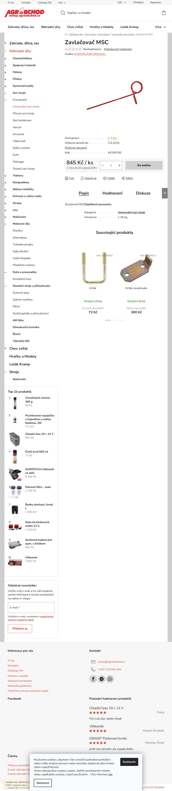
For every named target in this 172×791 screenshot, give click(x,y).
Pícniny (17, 203)
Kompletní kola (22, 279)
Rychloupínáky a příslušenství (31, 313)
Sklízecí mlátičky (23, 189)
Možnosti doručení (76, 148)
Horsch (17, 127)
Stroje (14, 372)
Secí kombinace (22, 120)
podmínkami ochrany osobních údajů (31, 618)
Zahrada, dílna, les (24, 43)
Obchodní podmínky (20, 686)
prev (67, 285)
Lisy (15, 210)
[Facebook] (93, 679)
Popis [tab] (84, 193)
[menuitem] (20, 27)
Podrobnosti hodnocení (118, 49)
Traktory (18, 175)
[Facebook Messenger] (101, 679)
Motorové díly (21, 224)
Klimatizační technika (26, 327)
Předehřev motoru (24, 265)
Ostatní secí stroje (24, 169)
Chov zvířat (18, 348)
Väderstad (19, 141)
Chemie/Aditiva (22, 58)
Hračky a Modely (22, 356)
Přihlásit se (20, 628)
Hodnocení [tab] (112, 193)
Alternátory (20, 238)
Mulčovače (19, 217)
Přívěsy (17, 79)
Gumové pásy (21, 293)
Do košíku (144, 165)
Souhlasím (129, 762)
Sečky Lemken (21, 148)
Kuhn (16, 155)
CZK (120, 2)
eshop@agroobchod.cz (111, 662)
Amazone (18, 134)
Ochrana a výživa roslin (27, 196)
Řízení (16, 334)
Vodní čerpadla (22, 258)
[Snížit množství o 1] (102, 165)
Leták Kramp (19, 364)
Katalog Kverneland (19, 681)
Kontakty (26, 2)
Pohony (17, 72)
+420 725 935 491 (110, 669)
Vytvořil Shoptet (154, 787)
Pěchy (16, 306)
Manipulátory (21, 182)
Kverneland (20, 100)
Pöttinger (18, 162)
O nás (11, 2)
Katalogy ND (44, 2)
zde (110, 774)
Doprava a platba (18, 676)
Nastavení (43, 783)
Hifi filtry (18, 320)
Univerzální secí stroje (26, 106)
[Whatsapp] (110, 679)
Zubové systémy (23, 299)
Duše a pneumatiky (25, 272)
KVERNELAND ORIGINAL (90, 54)
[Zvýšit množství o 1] (119, 165)
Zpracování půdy (23, 86)
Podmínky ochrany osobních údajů (28, 691)
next (161, 285)
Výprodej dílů (21, 341)
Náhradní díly (20, 51)
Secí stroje (19, 93)
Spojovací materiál (24, 65)
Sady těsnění (20, 251)
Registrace (155, 2)
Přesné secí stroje (23, 113)
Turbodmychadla (23, 244)
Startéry (18, 230)
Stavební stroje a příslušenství (31, 286)
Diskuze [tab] (143, 193)
